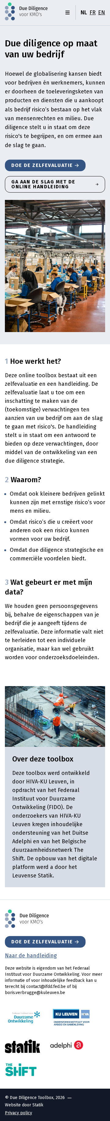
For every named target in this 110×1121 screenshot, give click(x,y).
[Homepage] (26, 11)
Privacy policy (18, 1113)
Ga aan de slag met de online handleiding (43, 184)
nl (84, 12)
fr (93, 12)
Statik (37, 1105)
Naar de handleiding (31, 955)
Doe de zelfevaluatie (42, 165)
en (101, 12)
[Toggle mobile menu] (67, 12)
